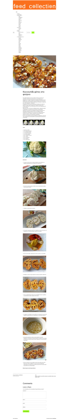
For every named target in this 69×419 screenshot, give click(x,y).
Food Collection (15, 418)
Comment (24, 390)
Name (24, 399)
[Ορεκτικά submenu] (20, 27)
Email (24, 403)
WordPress (54, 418)
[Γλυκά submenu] (19, 31)
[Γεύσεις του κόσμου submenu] (23, 36)
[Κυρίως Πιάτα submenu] (21, 15)
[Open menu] (13, 32)
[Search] (33, 32)
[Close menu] (16, 12)
